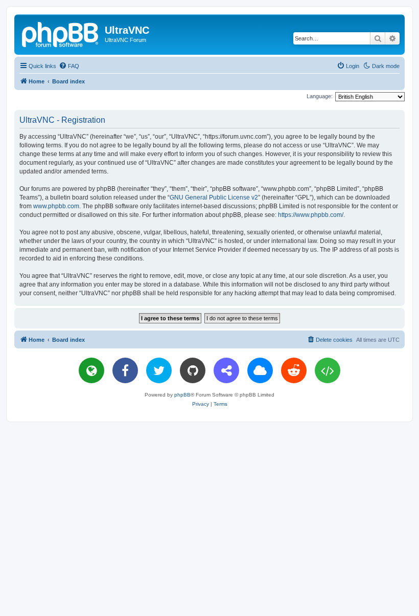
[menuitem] (69, 66)
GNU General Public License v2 (214, 197)
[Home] (61, 33)
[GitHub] (192, 370)
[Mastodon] (226, 370)
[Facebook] (125, 370)
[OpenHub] (327, 370)
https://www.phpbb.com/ (310, 214)
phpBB (182, 395)
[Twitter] (159, 370)
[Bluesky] (260, 370)
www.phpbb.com (56, 206)
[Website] (91, 370)
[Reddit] (294, 370)
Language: (320, 96)
